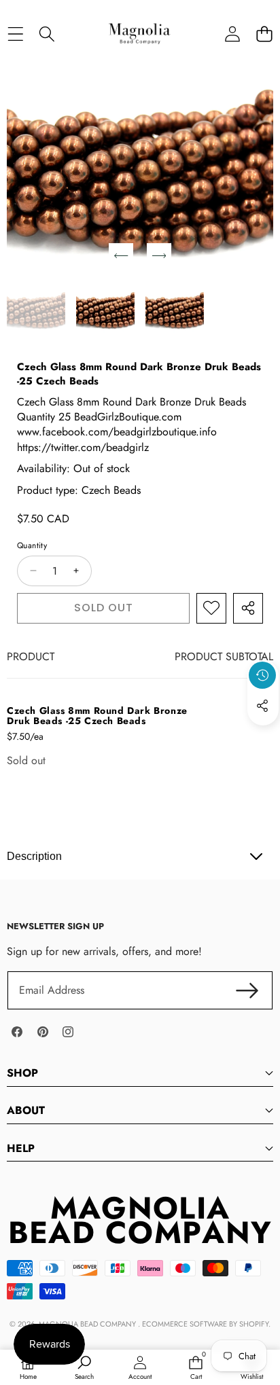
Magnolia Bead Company (88, 1323)
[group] (36, 310)
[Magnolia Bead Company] (139, 34)
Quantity (32, 546)
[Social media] (262, 705)
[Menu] (15, 33)
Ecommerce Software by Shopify (205, 1323)
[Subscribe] (247, 990)
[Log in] (232, 33)
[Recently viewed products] (262, 675)
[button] (264, 33)
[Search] (47, 33)
